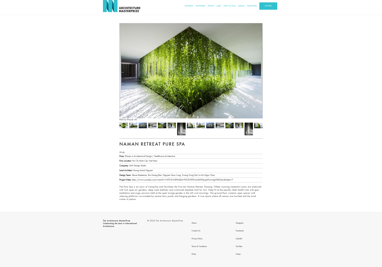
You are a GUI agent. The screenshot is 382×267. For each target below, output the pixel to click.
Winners (200, 6)
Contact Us (196, 231)
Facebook (240, 231)
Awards (189, 6)
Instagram (239, 223)
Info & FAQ (230, 6)
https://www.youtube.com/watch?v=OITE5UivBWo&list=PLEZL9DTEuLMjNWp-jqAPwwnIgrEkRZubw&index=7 (182, 180)
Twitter (238, 254)
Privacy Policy (197, 239)
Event (211, 6)
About (194, 223)
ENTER (268, 6)
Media (241, 6)
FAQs (194, 254)
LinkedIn (239, 239)
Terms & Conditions (199, 247)
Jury (219, 6)
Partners (252, 6)
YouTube (239, 247)
